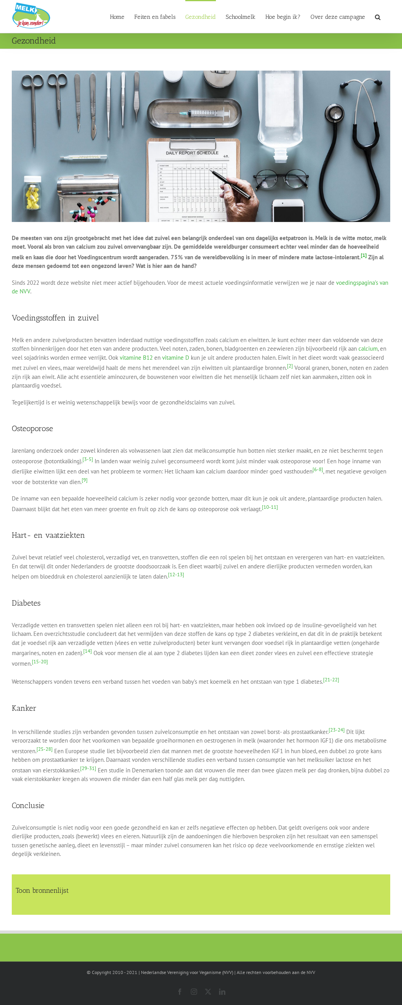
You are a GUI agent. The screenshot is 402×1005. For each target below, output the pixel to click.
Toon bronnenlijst (42, 890)
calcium (368, 348)
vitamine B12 (136, 357)
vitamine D (175, 357)
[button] (377, 16)
